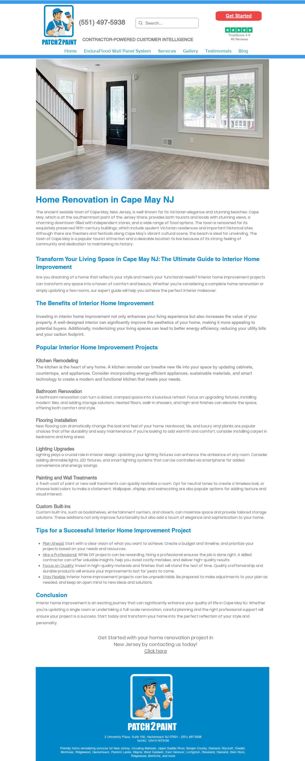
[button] (166, 50)
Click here (155, 651)
